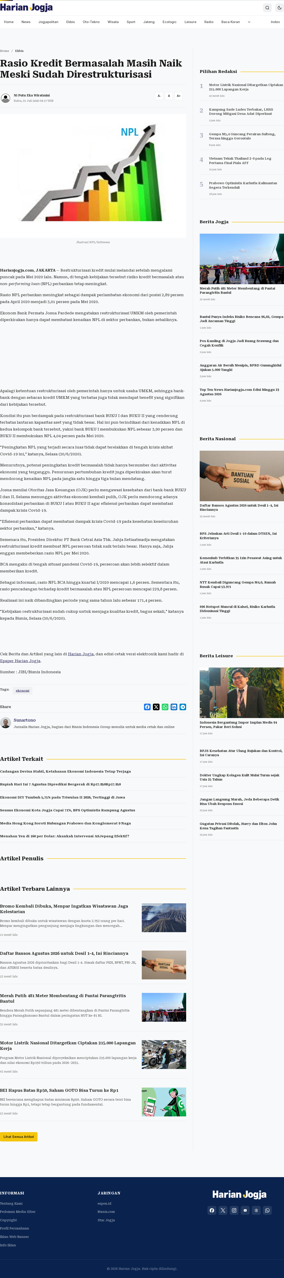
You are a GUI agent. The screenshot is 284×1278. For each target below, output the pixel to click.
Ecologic (170, 22)
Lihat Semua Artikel (19, 1137)
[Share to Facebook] (147, 707)
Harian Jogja (81, 654)
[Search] (267, 7)
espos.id (104, 1203)
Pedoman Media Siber (18, 1211)
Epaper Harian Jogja (20, 661)
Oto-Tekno (91, 22)
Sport (131, 22)
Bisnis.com (106, 1211)
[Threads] (256, 1210)
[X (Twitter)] (223, 1210)
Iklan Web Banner (14, 1237)
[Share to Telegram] (182, 707)
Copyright (8, 1220)
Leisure (190, 22)
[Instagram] (234, 1210)
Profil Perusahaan (14, 1228)
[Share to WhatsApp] (165, 707)
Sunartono (25, 720)
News (26, 22)
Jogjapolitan (48, 22)
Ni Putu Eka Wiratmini (32, 95)
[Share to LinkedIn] (174, 707)
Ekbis (70, 22)
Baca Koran (230, 22)
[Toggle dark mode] (279, 7)
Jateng (149, 22)
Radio (208, 22)
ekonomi (22, 690)
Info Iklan (8, 1245)
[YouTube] (245, 1210)
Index (275, 22)
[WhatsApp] (267, 1210)
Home (9, 22)
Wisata (113, 22)
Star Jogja (106, 1220)
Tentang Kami (11, 1203)
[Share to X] (156, 707)
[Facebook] (211, 1210)
